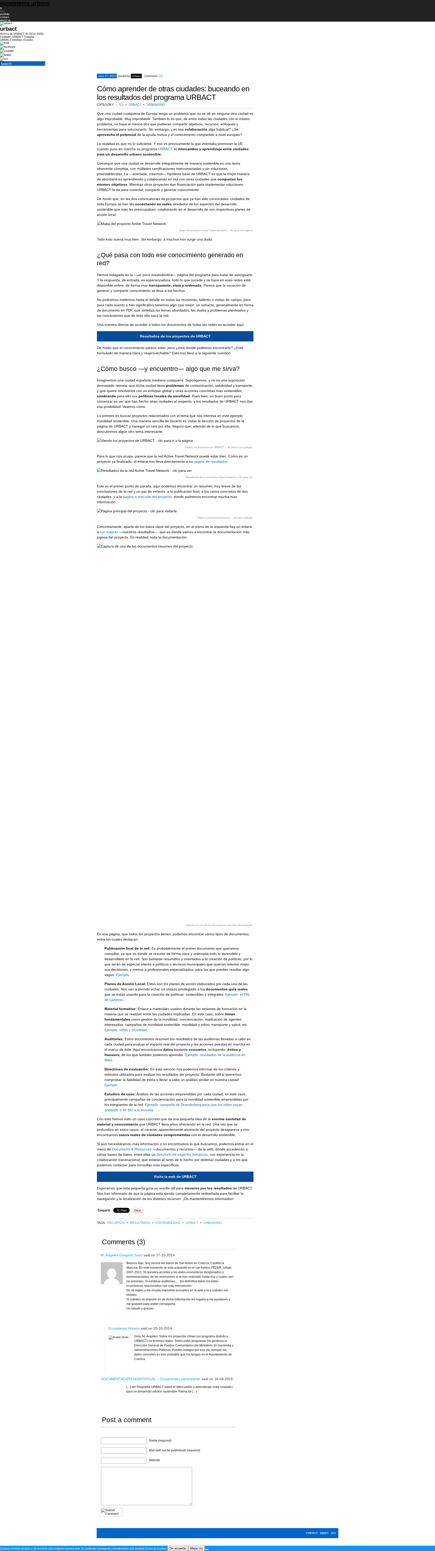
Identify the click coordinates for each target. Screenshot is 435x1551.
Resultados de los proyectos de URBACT (175, 336)
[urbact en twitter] (5, 54)
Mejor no (196, 1548)
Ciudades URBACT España (17, 36)
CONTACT (312, 1533)
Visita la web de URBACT (175, 1177)
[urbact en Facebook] (7, 46)
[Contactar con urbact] (4, 42)
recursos (116, 1223)
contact (4, 17)
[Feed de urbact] (4, 58)
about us (5, 20)
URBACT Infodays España (16, 39)
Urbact (136, 75)
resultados (140, 1223)
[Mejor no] (207, 1549)
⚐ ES (119, 104)
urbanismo (156, 104)
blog (2, 11)
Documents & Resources (132, 1149)
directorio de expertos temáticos (182, 1154)
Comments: (153, 75)
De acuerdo (177, 1548)
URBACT (165, 149)
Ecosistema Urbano (124, 1328)
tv (1, 8)
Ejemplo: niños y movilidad (125, 1030)
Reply (226, 1316)
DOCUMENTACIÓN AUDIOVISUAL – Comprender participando (151, 1379)
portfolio (5, 14)
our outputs (109, 532)
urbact (135, 104)
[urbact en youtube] (7, 50)
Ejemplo (122, 975)
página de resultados (210, 461)
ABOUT (324, 1533)
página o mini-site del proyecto (147, 497)
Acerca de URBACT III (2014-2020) (22, 33)
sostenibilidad (167, 1223)
